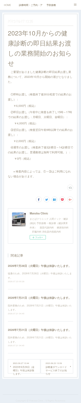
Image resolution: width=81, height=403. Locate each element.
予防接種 (51, 5)
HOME (7, 5)
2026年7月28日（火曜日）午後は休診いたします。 (39, 266)
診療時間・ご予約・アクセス (30, 5)
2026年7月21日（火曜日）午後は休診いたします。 (39, 298)
